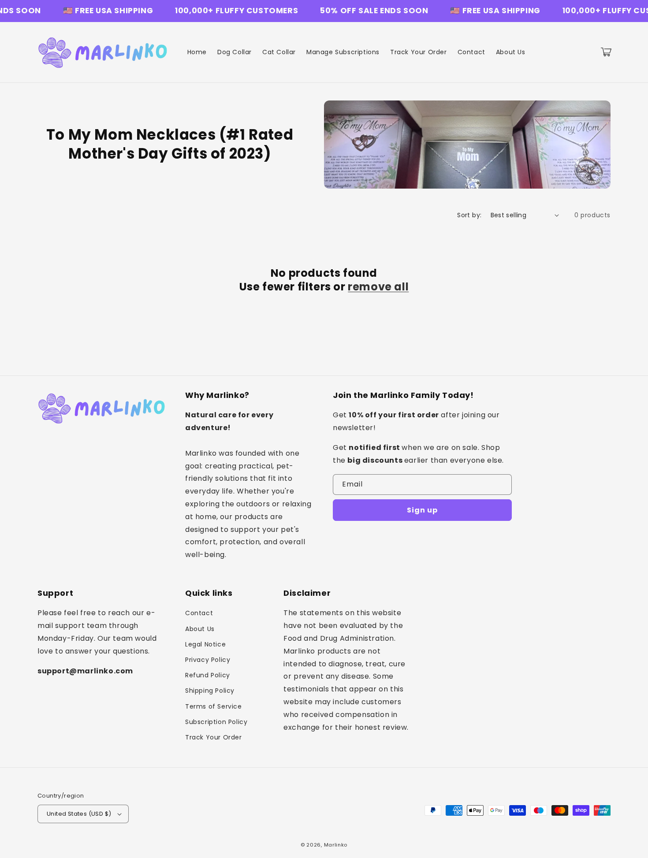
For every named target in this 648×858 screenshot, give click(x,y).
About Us (200, 628)
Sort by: (469, 215)
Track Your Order (213, 737)
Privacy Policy (207, 659)
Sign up (422, 510)
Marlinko (336, 844)
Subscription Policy (216, 721)
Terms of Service (213, 706)
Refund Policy (207, 675)
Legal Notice (205, 644)
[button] (606, 52)
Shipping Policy (210, 690)
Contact (199, 613)
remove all (378, 286)
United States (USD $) (79, 814)
